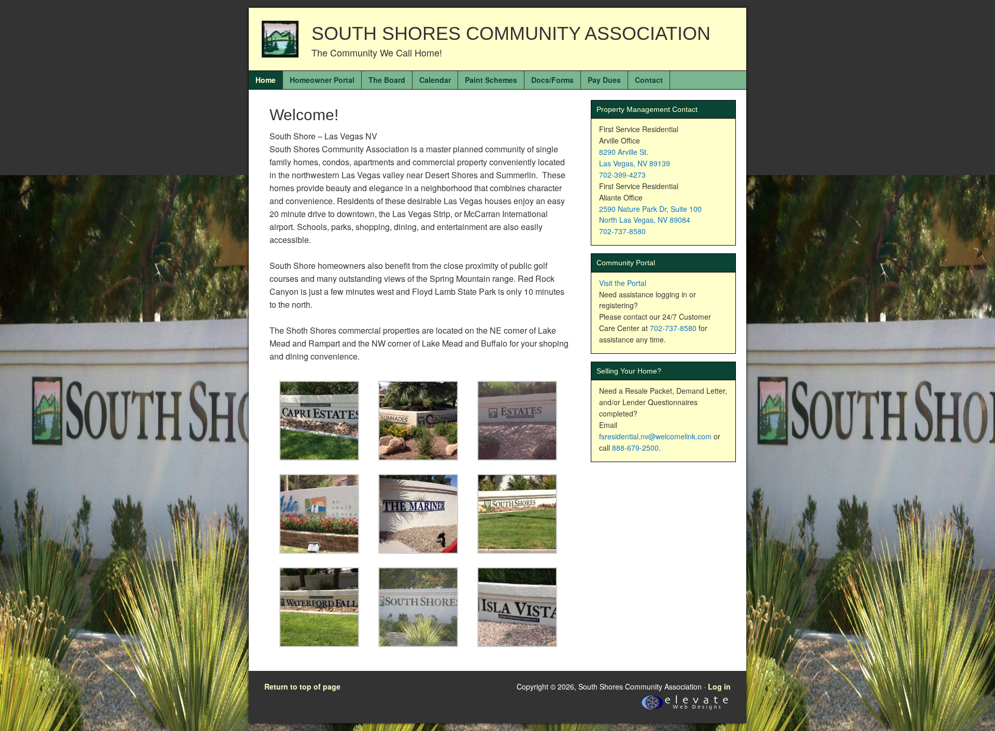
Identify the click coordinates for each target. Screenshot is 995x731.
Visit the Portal (622, 283)
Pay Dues (604, 80)
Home (265, 80)
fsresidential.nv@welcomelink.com (655, 436)
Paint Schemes (491, 80)
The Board (386, 80)
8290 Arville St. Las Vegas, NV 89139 (634, 157)
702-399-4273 (622, 174)
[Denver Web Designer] (685, 710)
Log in (719, 686)
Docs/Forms (552, 80)
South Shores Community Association (510, 33)
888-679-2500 (635, 447)
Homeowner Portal (322, 80)
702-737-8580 (622, 231)
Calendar (435, 80)
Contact (649, 80)
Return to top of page (302, 686)
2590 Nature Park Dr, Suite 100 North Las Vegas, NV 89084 (650, 214)
